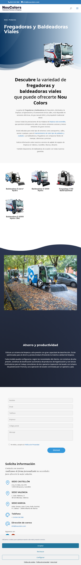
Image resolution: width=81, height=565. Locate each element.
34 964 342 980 (18, 517)
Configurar (41, 557)
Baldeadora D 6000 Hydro (40, 190)
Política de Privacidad (32, 445)
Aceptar (41, 546)
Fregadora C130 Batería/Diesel (66, 190)
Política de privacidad (42, 562)
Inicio (6, 20)
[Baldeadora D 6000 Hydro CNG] (15, 206)
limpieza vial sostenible (57, 122)
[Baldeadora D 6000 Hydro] (40, 178)
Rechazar (40, 551)
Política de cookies (29, 562)
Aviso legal (53, 562)
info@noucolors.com (19, 526)
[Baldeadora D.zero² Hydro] (15, 178)
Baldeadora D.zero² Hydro (15, 190)
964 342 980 (14, 2)
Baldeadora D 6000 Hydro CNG (15, 217)
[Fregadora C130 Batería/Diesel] (66, 178)
